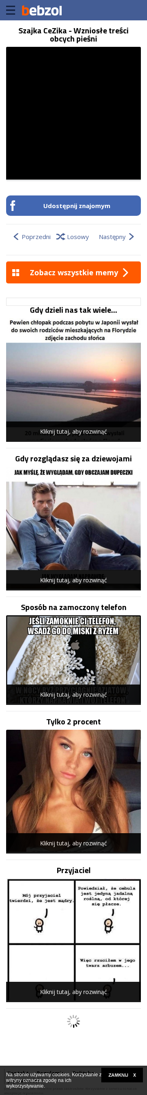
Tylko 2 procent (73, 722)
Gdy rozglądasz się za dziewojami (73, 458)
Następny (112, 237)
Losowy (78, 237)
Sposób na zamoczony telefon (74, 607)
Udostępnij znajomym (76, 206)
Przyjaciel (74, 870)
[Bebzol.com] (41, 10)
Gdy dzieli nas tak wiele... (73, 310)
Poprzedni (36, 237)
